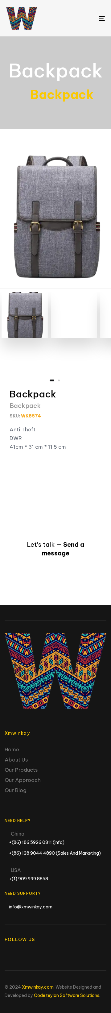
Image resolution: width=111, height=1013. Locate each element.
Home (12, 749)
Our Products (21, 769)
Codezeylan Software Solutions (66, 995)
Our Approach (23, 780)
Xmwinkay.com (38, 987)
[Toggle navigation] (88, 18)
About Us (16, 759)
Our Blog (16, 790)
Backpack (56, 70)
